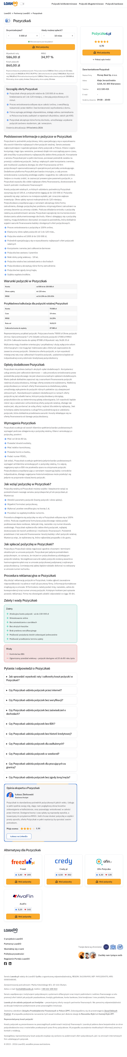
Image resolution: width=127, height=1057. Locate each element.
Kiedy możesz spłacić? (52, 30)
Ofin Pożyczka (104, 869)
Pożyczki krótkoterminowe (64, 4)
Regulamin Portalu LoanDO (17, 959)
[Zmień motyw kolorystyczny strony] (22, 3)
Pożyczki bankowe (114, 4)
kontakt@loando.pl (24, 989)
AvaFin (23, 904)
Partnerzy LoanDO (22, 13)
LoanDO (7, 13)
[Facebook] (5, 964)
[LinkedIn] (10, 964)
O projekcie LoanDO (13, 939)
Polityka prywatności (14, 954)
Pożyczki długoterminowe (91, 4)
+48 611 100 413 (49, 989)
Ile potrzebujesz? (14, 30)
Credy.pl (64, 869)
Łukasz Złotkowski (24, 794)
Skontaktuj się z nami (14, 949)
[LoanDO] (11, 4)
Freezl (23, 869)
